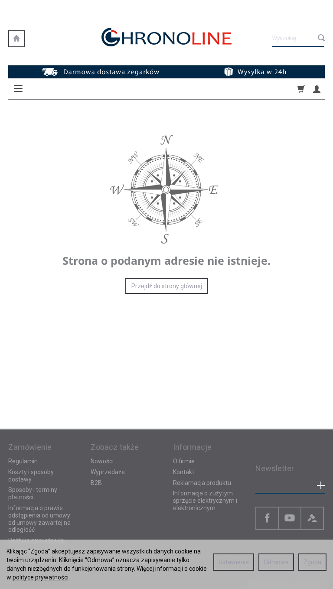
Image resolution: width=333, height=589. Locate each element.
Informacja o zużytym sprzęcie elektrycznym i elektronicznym (205, 500)
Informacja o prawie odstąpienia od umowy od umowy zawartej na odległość (39, 518)
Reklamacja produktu (202, 482)
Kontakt (183, 472)
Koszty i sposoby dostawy (31, 476)
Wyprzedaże (108, 472)
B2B (96, 482)
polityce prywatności (41, 577)
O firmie (184, 461)
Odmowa (276, 562)
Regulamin (23, 461)
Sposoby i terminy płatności (32, 493)
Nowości (102, 461)
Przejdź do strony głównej (166, 286)
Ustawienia (234, 562)
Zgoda (312, 562)
